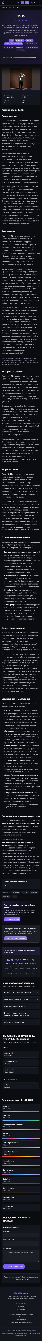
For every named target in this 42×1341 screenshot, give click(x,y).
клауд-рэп (19, 40)
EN (39, 3)
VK (15, 896)
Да (6, 886)
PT (35, 3)
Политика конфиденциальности (21, 1322)
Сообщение (7, 1248)
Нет (11, 886)
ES (31, 3)
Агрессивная (8, 47)
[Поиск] (18, 2)
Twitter (25, 892)
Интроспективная (31, 44)
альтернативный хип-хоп (13, 44)
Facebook (16, 892)
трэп (11, 40)
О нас (21, 1317)
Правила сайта (21, 1319)
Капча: (8, 1240)
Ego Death (21, 51)
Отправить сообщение (14, 1266)
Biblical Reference (32, 47)
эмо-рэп (29, 40)
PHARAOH (12, 7)
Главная (4, 7)
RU (27, 3)
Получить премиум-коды (15, 938)
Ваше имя (7, 1231)
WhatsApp (6, 896)
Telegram (34, 892)
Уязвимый (19, 47)
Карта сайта (21, 1309)
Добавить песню (12, 919)
